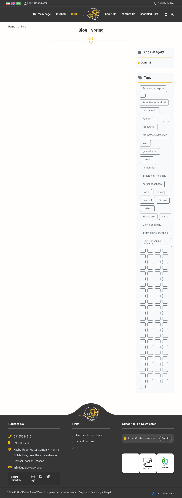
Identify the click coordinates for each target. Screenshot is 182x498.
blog (74, 14)
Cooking (160, 192)
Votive (163, 200)
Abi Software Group (166, 493)
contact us (128, 14)
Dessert (147, 200)
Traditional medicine (154, 176)
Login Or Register (37, 3)
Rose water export (153, 89)
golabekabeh (150, 151)
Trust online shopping (155, 233)
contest (147, 209)
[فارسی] (8, 3)
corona (147, 160)
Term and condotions (89, 435)
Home (11, 27)
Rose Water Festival (154, 102)
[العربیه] (19, 3)
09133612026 (22, 443)
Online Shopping (152, 225)
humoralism (149, 168)
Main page (44, 14)
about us (110, 14)
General (146, 63)
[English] (13, 3)
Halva (146, 192)
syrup (165, 217)
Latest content (85, 441)
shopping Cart (149, 14)
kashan (147, 119)
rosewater (149, 127)
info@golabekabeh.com (28, 468)
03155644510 (22, 437)
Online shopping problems (152, 242)
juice (145, 143)
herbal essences (152, 184)
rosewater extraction (155, 135)
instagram (149, 217)
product (61, 14)
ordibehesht (150, 111)
